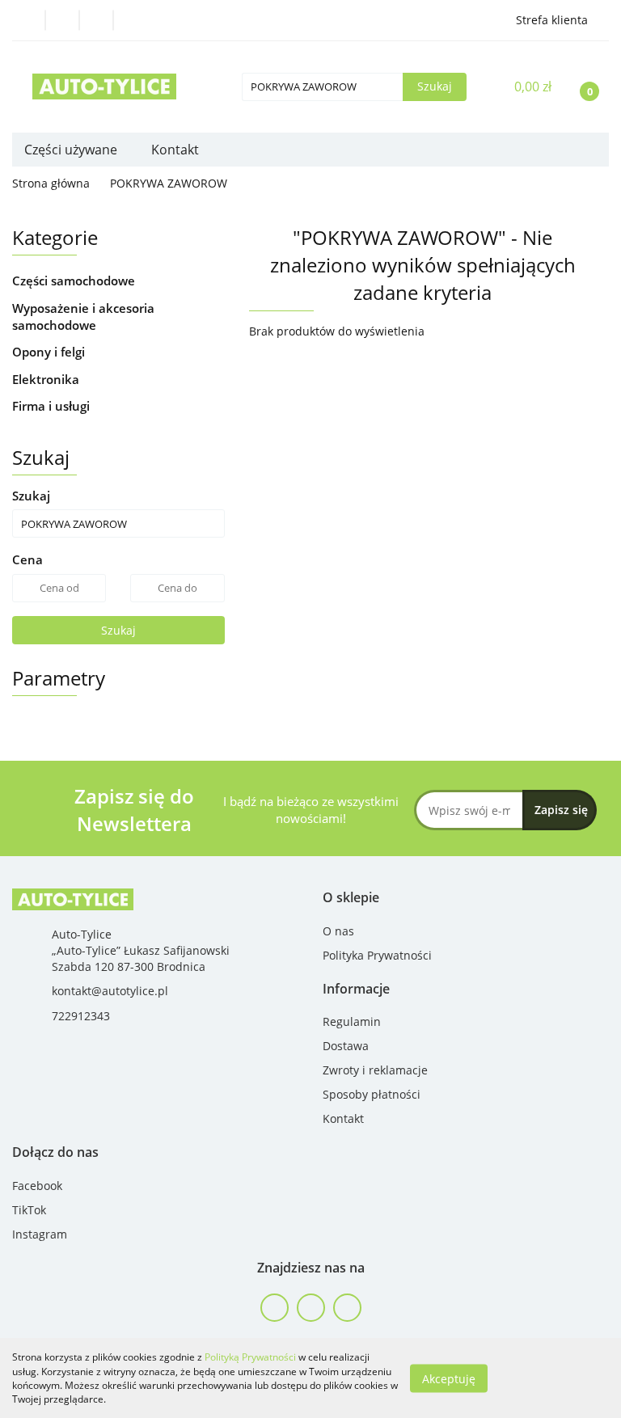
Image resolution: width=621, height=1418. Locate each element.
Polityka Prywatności (377, 955)
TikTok (29, 1210)
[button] (351, 897)
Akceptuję (448, 1378)
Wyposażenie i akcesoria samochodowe (83, 316)
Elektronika (47, 379)
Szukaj (118, 630)
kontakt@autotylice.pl (110, 990)
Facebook (37, 1185)
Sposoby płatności (371, 1094)
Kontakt (175, 149)
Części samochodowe (75, 280)
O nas (338, 931)
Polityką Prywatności (250, 1357)
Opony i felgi (50, 352)
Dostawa (346, 1045)
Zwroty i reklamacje (375, 1070)
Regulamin (352, 1021)
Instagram (39, 1234)
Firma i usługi (52, 406)
